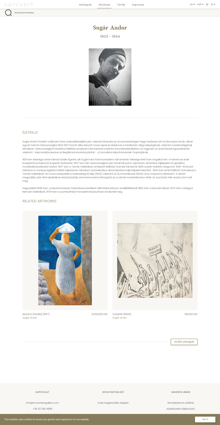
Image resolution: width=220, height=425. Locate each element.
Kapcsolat (138, 4)
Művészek (104, 4)
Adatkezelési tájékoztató (180, 409)
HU (192, 4)
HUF (199, 4)
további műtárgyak (184, 342)
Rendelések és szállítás (181, 403)
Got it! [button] (205, 419)
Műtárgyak (85, 4)
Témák (121, 4)
